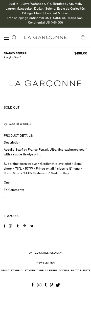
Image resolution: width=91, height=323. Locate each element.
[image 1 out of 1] (45, 84)
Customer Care (32, 270)
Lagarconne (46, 37)
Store (15, 270)
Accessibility (69, 270)
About (5, 270)
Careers (51, 270)
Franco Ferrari (15, 53)
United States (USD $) (44, 253)
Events (85, 270)
